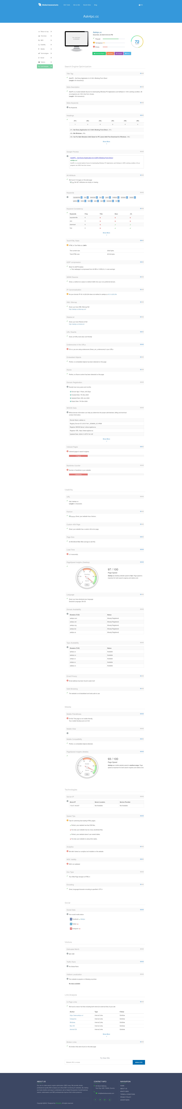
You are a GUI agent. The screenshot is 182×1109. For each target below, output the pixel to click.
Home (122, 1086)
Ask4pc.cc (97, 32)
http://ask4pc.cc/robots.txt (76, 324)
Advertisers (124, 1100)
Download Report (99, 53)
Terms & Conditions (127, 1094)
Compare (119, 53)
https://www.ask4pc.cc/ (76, 1015)
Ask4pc (83, 919)
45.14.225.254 (112, 294)
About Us (123, 1088)
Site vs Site (76, 5)
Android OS (73, 1029)
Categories (73, 1019)
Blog (95, 5)
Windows (72, 1022)
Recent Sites (87, 5)
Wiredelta (58, 1103)
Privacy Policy (125, 1097)
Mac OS (72, 1026)
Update (111, 53)
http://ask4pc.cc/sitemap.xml (77, 309)
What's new (124, 1091)
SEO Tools (67, 5)
